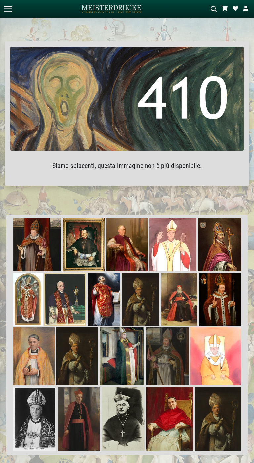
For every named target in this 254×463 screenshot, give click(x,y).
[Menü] (8, 9)
